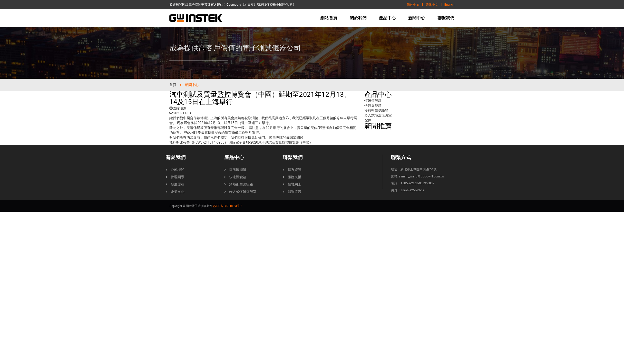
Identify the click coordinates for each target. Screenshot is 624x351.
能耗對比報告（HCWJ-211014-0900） (198, 142)
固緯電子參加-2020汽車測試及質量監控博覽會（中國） (271, 142)
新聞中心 (416, 17)
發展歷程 (177, 184)
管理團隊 (177, 177)
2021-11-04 (182, 113)
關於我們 (358, 17)
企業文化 (177, 192)
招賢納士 (294, 184)
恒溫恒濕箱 (372, 101)
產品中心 (387, 17)
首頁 (172, 85)
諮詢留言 (294, 192)
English (449, 4)
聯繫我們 (446, 17)
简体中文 (413, 4)
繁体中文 (432, 4)
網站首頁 (329, 17)
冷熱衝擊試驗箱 (376, 110)
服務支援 (294, 177)
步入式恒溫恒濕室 (378, 115)
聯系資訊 (294, 170)
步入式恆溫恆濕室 (242, 192)
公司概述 (177, 170)
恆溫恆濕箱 (237, 170)
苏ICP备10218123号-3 (227, 206)
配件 (367, 120)
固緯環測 (179, 108)
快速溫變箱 (372, 105)
